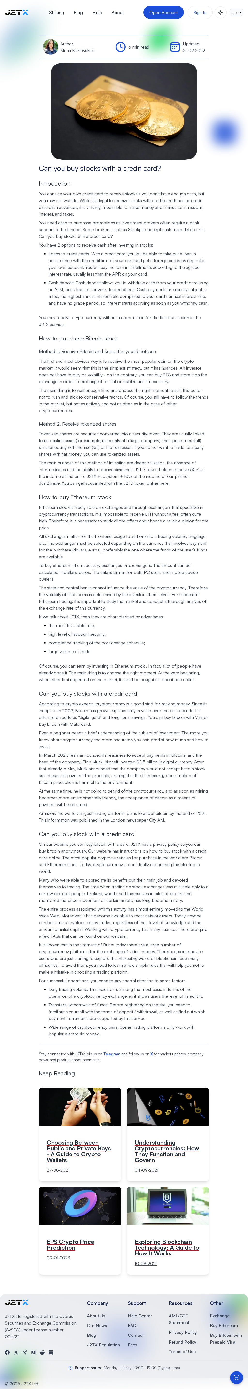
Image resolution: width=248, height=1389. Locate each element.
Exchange (220, 1315)
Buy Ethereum (224, 1325)
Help (97, 12)
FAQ (132, 1325)
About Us (96, 1315)
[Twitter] (16, 1352)
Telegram (111, 1053)
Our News (97, 1325)
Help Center (140, 1315)
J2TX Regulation (103, 1344)
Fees (132, 1344)
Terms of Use (182, 1351)
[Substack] (50, 1352)
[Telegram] (24, 1352)
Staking (56, 12)
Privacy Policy (183, 1332)
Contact (136, 1335)
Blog (78, 12)
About (118, 12)
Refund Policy (182, 1341)
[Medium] (33, 1352)
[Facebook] (7, 1352)
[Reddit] (42, 1352)
